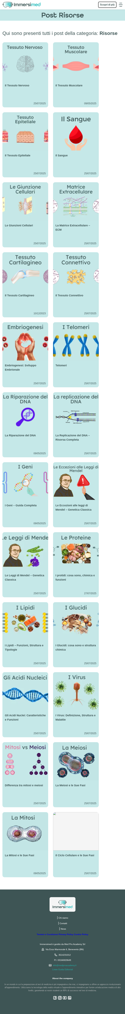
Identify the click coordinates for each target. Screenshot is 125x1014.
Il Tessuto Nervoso (17, 85)
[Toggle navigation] (121, 5)
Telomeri (61, 365)
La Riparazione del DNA (20, 435)
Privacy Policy (66, 934)
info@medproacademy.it (64, 965)
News (63, 929)
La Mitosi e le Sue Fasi (19, 855)
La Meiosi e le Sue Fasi (70, 785)
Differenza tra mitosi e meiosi (24, 785)
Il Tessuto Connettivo (69, 295)
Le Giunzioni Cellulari (19, 225)
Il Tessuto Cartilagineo (19, 295)
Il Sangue (61, 155)
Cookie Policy (81, 934)
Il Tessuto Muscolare (68, 85)
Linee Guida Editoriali (62, 969)
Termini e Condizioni (47, 934)
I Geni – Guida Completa (21, 505)
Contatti (63, 923)
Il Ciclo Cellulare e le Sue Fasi (74, 855)
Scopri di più (107, 4)
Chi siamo (63, 918)
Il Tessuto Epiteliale (17, 155)
